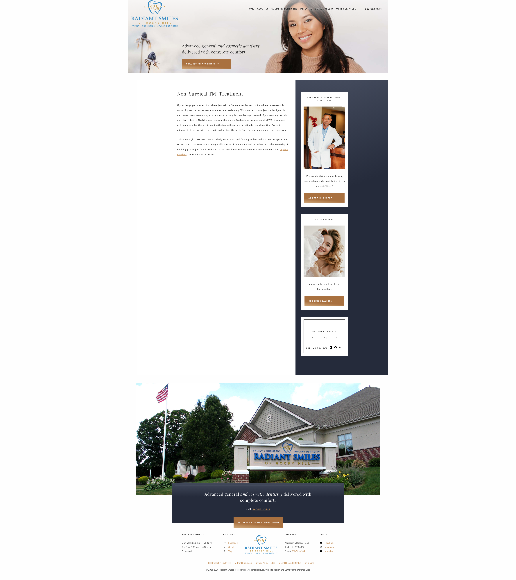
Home (251, 9)
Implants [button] (306, 9)
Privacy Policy (261, 563)
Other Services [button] (346, 9)
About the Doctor (320, 198)
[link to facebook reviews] (335, 348)
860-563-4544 (373, 8)
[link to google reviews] (331, 348)
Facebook (233, 543)
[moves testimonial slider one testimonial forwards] (334, 338)
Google (231, 547)
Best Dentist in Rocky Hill (219, 563)
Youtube (329, 551)
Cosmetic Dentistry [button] (284, 9)
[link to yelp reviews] (340, 348)
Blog (273, 563)
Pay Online (309, 563)
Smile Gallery (324, 9)
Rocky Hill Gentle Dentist (289, 563)
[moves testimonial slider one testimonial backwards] (315, 338)
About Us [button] (263, 9)
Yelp (230, 551)
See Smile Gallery (320, 301)
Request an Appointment (202, 64)
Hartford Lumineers (243, 563)
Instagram (329, 547)
